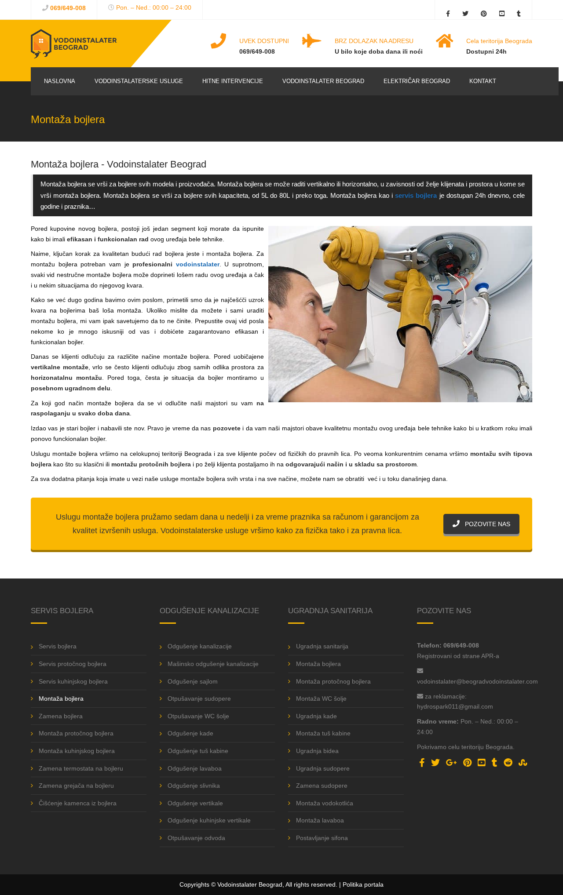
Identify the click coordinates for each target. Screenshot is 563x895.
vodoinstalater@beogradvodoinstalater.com (477, 681)
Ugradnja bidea (317, 750)
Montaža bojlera (61, 698)
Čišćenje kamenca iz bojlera (78, 803)
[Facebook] (450, 11)
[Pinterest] (483, 11)
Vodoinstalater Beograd (323, 81)
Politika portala (363, 884)
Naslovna (59, 81)
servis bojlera (416, 195)
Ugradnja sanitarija (322, 646)
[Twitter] (465, 11)
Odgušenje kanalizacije (200, 646)
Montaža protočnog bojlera (76, 733)
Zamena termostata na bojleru (81, 768)
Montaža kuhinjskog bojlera (77, 750)
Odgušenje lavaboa (195, 768)
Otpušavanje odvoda (196, 837)
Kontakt (482, 81)
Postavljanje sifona (322, 837)
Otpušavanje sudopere (199, 698)
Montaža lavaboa (320, 820)
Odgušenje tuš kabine (198, 750)
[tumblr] (516, 11)
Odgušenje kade (190, 733)
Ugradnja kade (316, 716)
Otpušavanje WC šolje (198, 716)
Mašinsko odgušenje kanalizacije (213, 663)
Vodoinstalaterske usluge (139, 81)
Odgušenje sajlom (193, 681)
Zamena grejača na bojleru (76, 785)
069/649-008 (68, 7)
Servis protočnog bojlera (72, 663)
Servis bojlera (58, 646)
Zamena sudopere (321, 785)
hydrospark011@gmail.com (455, 706)
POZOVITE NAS (486, 524)
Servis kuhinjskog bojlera (73, 681)
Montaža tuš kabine (323, 733)
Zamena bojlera (61, 716)
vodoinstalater (197, 264)
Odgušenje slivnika (194, 785)
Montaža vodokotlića (324, 803)
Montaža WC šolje (321, 698)
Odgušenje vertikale (195, 803)
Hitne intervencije (232, 81)
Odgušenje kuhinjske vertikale (209, 820)
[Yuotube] (502, 11)
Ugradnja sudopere (323, 768)
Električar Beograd (417, 81)
